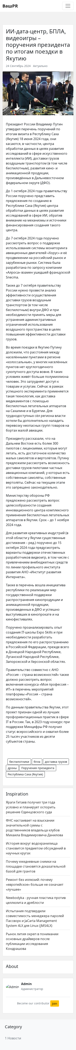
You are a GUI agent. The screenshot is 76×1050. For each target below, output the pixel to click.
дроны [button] (12, 768)
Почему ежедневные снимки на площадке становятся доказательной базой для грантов (35, 866)
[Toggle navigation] (68, 6)
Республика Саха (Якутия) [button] (25, 774)
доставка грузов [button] (56, 762)
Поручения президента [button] (37, 768)
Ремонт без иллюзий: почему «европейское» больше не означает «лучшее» (34, 884)
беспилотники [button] (19, 762)
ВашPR (10, 6)
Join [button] (54, 1003)
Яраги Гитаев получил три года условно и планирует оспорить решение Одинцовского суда (31, 807)
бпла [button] (37, 762)
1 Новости (13, 1038)
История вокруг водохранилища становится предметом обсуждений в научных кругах (36, 848)
